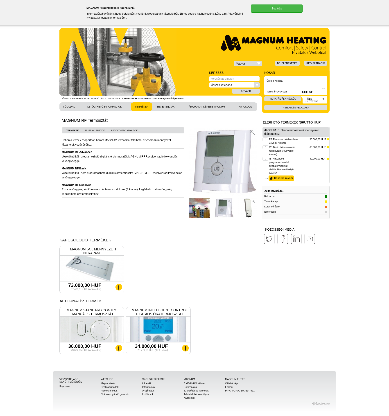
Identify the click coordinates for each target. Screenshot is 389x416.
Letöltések (148, 394)
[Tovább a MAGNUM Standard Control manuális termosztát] (118, 348)
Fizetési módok (109, 390)
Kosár (269, 72)
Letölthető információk (104, 106)
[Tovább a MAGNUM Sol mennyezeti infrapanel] (118, 287)
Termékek (141, 106)
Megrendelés (108, 383)
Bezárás (277, 8)
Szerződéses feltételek (196, 390)
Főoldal (65, 98)
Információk (148, 387)
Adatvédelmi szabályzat (197, 394)
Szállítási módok (110, 387)
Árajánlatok (148, 390)
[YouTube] (310, 239)
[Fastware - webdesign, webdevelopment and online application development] (321, 403)
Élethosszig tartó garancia (115, 394)
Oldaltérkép (231, 383)
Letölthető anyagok (124, 130)
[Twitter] (269, 239)
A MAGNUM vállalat (194, 383)
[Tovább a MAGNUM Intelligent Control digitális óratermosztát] (185, 348)
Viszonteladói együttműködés (70, 380)
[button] (248, 63)
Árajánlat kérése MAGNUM (207, 106)
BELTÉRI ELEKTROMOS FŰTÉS (88, 98)
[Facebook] (283, 239)
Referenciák (165, 106)
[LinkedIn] (296, 239)
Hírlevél (146, 383)
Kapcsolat (246, 106)
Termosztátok (113, 98)
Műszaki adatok (95, 130)
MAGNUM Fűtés (235, 379)
